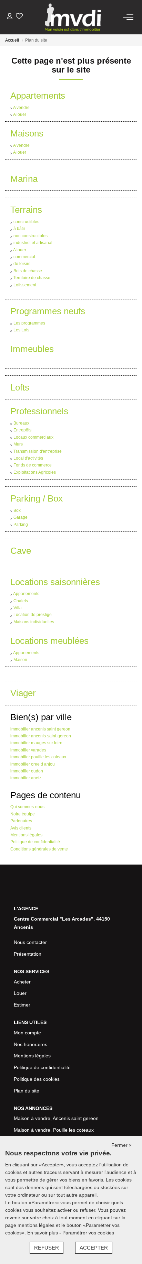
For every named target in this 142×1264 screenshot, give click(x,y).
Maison (20, 659)
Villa (17, 607)
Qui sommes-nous (27, 806)
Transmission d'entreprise (37, 451)
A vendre (21, 107)
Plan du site (26, 1090)
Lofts (19, 387)
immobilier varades (28, 750)
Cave (20, 551)
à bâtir (19, 228)
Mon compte (27, 1032)
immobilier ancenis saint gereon (40, 729)
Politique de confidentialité (35, 841)
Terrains (26, 210)
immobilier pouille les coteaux (38, 757)
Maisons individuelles (33, 621)
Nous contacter (30, 942)
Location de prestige (32, 614)
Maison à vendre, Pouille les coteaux (54, 1130)
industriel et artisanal (32, 242)
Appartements (37, 95)
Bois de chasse (27, 270)
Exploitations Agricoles (34, 472)
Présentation (27, 954)
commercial (24, 256)
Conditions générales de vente (39, 849)
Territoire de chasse (31, 277)
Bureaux (21, 423)
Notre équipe (22, 814)
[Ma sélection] (19, 17)
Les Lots (21, 330)
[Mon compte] (9, 17)
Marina (24, 179)
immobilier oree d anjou (32, 764)
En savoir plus (43, 1232)
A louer (19, 114)
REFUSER (46, 1248)
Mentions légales (26, 835)
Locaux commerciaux (33, 437)
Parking (20, 524)
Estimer (22, 1005)
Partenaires (21, 820)
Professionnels (39, 411)
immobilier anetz (25, 778)
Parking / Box (36, 498)
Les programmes (29, 323)
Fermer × (121, 1145)
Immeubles (32, 349)
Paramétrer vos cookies (88, 1232)
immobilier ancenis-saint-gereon (40, 736)
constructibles (26, 221)
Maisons (26, 133)
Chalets (20, 600)
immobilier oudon (26, 771)
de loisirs (21, 263)
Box (17, 510)
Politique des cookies (37, 1079)
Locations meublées (49, 641)
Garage (20, 517)
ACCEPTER (94, 1248)
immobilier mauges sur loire (36, 742)
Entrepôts (22, 430)
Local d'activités (28, 458)
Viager (23, 693)
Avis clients (20, 828)
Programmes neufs (47, 311)
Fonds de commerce (32, 465)
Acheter (22, 982)
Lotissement (24, 285)
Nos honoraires (30, 1044)
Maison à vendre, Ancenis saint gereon (56, 1118)
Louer (20, 993)
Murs (18, 444)
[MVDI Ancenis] (73, 17)
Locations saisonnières (55, 582)
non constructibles (30, 235)
